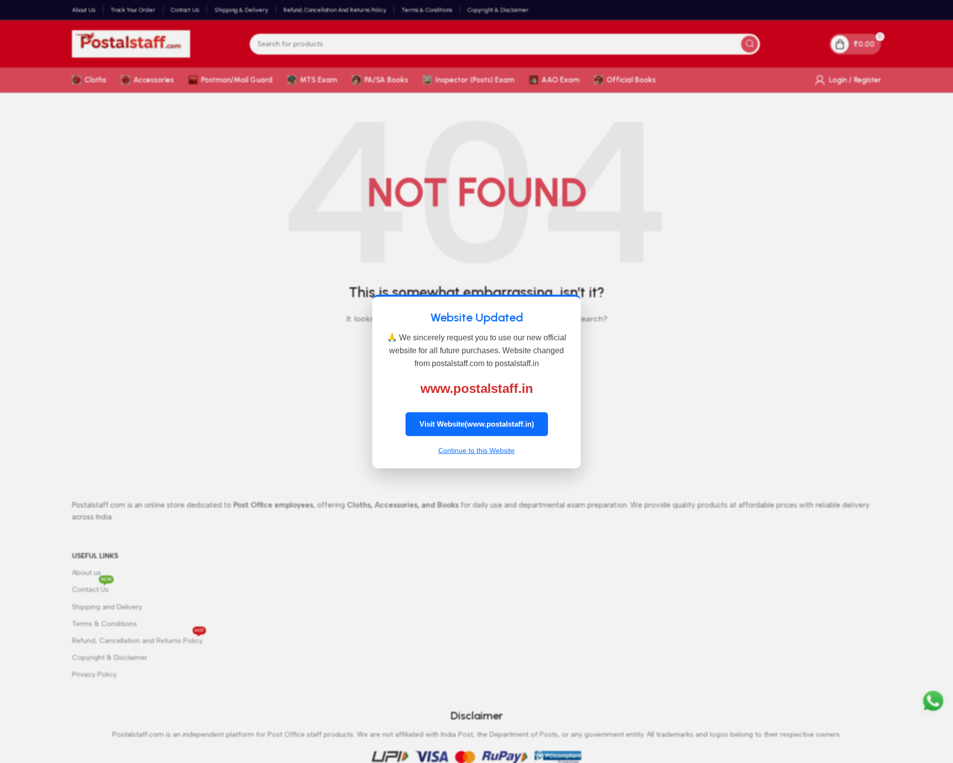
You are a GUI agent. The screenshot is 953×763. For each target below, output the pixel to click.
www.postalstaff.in (476, 388)
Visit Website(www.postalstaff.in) (476, 424)
